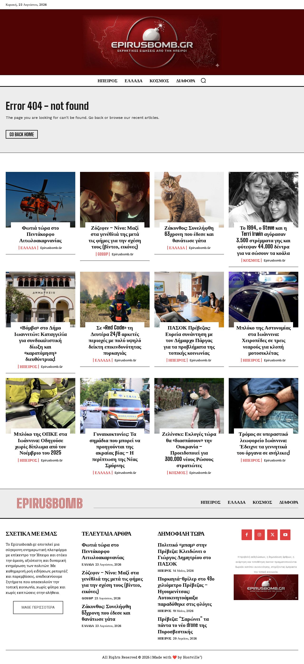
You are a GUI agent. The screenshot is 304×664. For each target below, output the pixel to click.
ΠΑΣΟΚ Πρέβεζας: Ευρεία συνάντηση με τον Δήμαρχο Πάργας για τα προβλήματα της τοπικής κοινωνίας (189, 340)
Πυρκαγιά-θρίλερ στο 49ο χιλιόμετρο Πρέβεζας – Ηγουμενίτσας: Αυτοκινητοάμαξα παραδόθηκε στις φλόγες (186, 591)
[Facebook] (247, 534)
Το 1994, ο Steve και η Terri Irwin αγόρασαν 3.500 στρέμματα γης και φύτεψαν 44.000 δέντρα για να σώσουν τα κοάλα (263, 240)
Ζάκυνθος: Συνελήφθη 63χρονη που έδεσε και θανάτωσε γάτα (189, 233)
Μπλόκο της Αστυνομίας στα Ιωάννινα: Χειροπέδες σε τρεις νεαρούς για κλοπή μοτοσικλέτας (263, 340)
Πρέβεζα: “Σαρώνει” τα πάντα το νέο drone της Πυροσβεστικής (183, 625)
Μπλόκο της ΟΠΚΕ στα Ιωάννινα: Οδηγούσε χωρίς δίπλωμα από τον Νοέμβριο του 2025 (40, 443)
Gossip (103, 254)
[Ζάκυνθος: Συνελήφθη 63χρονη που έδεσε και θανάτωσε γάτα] (189, 200)
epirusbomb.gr (51, 248)
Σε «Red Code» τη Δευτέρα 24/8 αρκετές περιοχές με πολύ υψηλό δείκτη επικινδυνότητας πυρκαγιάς (115, 340)
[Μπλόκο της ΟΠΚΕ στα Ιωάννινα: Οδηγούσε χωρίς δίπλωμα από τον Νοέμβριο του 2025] (40, 406)
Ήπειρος (28, 366)
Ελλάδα (28, 248)
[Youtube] (285, 534)
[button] (203, 80)
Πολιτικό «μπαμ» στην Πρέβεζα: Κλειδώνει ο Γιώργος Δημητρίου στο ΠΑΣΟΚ (184, 554)
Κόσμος (251, 260)
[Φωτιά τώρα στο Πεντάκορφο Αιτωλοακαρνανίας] (40, 200)
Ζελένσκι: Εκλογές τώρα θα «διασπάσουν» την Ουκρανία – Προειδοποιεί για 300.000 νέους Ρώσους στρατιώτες (189, 449)
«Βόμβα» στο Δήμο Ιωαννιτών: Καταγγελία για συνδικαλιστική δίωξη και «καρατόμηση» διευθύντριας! (40, 343)
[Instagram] (259, 534)
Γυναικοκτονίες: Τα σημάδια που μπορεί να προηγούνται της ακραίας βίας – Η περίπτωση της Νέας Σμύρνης (115, 449)
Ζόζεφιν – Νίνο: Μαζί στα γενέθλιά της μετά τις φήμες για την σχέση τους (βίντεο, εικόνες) (115, 237)
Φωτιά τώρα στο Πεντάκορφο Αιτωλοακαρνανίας (40, 233)
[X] (272, 534)
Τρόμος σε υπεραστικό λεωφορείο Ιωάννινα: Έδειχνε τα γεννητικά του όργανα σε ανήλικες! (263, 443)
